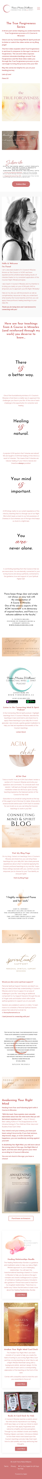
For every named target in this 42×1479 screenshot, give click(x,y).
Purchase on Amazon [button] (21, 1218)
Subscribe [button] (21, 184)
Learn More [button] (21, 1295)
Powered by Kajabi (21, 1474)
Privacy (13, 1466)
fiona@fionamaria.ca (12, 1012)
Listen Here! (21, 732)
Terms (6, 1466)
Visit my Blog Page (21, 878)
